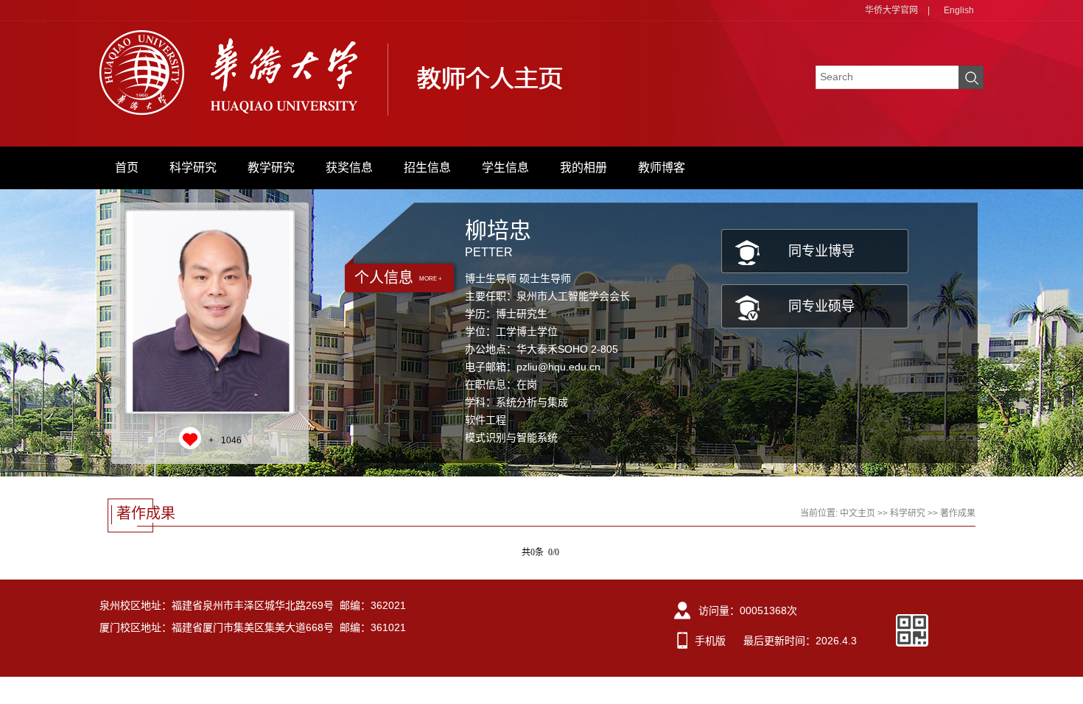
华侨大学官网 (891, 10)
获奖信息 (349, 167)
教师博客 (661, 167)
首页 (127, 167)
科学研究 (193, 167)
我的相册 (583, 167)
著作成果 (957, 513)
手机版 (710, 641)
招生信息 (427, 167)
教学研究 (271, 167)
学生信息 (505, 167)
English (959, 10)
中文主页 (857, 513)
